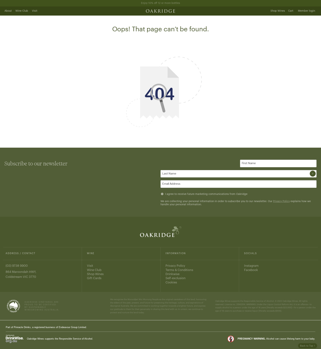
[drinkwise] (14, 338)
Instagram (251, 265)
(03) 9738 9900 (17, 265)
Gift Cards (94, 278)
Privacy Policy (281, 201)
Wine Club (21, 11)
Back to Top (307, 345)
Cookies (171, 282)
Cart (290, 11)
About (8, 11)
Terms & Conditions (179, 270)
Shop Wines (277, 11)
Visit (34, 11)
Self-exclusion (176, 278)
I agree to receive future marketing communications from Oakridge (206, 194)
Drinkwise (172, 274)
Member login (306, 11)
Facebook (251, 270)
